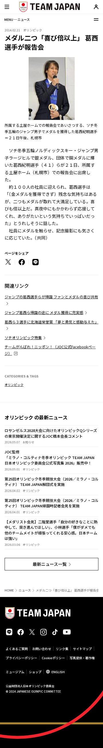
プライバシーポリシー (21, 657)
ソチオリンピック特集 (23, 337)
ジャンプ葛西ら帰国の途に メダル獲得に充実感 (44, 312)
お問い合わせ (41, 648)
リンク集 (62, 648)
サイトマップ (82, 648)
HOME (9, 590)
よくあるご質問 (17, 648)
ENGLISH (58, 671)
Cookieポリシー (53, 657)
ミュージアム (15, 671)
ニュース (25, 590)
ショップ (35, 671)
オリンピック (14, 384)
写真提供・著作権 (82, 657)
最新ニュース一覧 (50, 564)
